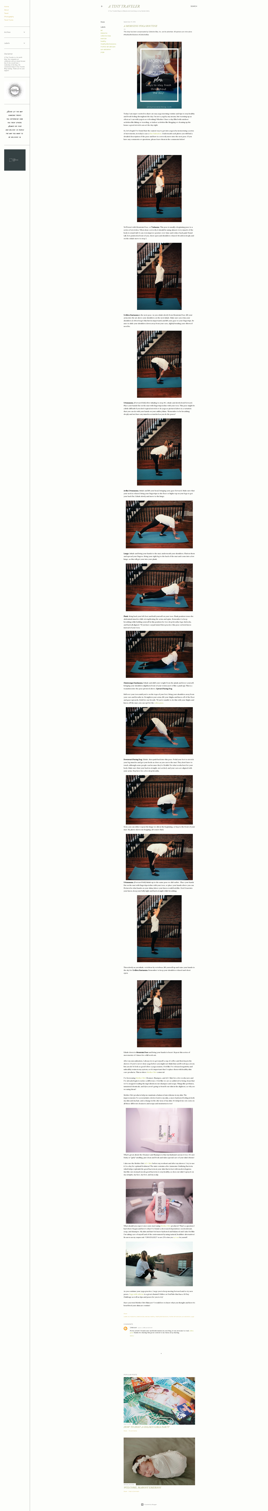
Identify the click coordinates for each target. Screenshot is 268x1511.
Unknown (133, 1328)
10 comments (133, 1431)
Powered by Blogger (150, 1504)
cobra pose (158, 703)
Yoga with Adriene (136, 1294)
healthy (103, 41)
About (6, 10)
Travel (6, 13)
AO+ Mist (148, 1163)
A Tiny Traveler (124, 6)
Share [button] (103, 22)
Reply (132, 1336)
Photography (9, 17)
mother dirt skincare (108, 47)
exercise (104, 38)
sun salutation (106, 49)
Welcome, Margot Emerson (142, 1487)
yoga (102, 52)
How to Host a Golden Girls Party (146, 1427)
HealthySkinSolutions (108, 44)
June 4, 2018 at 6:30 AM (145, 1327)
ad (101, 30)
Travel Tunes (8, 20)
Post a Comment (134, 1491)
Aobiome (104, 33)
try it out (176, 1237)
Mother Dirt (152, 1072)
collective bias (106, 36)
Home (6, 7)
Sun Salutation (155, 134)
